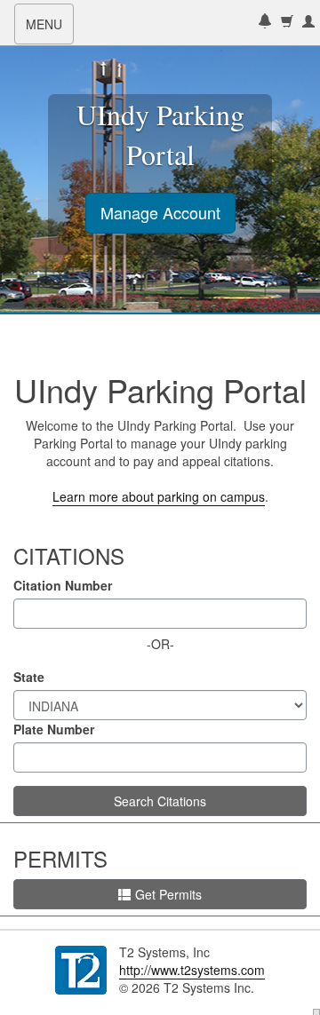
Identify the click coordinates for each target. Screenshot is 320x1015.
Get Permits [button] (168, 894)
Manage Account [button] (160, 212)
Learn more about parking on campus (158, 496)
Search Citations (160, 801)
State (28, 677)
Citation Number (62, 585)
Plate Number (53, 729)
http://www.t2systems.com (192, 970)
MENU (49, 29)
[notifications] (264, 22)
